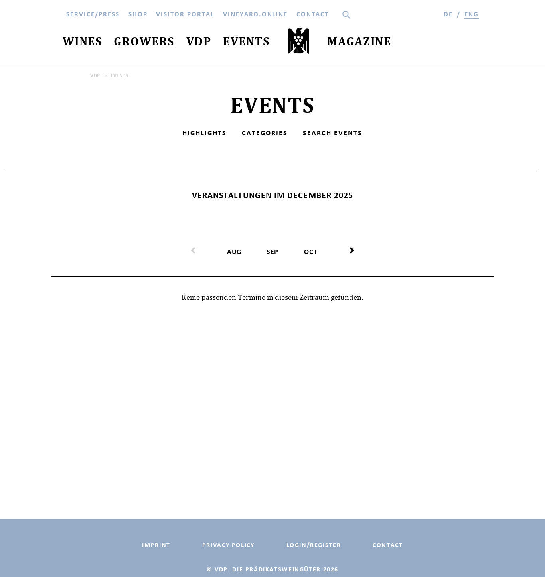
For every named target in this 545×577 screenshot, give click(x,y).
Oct (311, 251)
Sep (273, 251)
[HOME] (298, 43)
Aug (234, 251)
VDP (95, 75)
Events (119, 75)
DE (448, 14)
